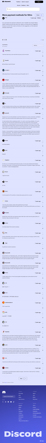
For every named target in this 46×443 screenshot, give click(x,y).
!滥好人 (6, 292)
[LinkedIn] (6, 39)
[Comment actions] (43, 56)
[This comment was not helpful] (43, 54)
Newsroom (35, 399)
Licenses (34, 415)
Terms (34, 405)
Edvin (6, 150)
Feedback (18, 1)
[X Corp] (4, 39)
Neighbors (7, 160)
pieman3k (7, 113)
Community (21, 415)
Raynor (6, 171)
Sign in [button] (39, 1)
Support (20, 405)
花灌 (6, 283)
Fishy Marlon (7, 50)
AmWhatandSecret (9, 302)
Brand (34, 397)
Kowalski (7, 60)
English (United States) (8, 396)
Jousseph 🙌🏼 (7, 70)
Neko (6, 232)
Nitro (28, 5)
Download (21, 393)
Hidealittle (7, 331)
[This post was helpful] (43, 18)
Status (20, 397)
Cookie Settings (36, 409)
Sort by (35, 45)
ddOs (6, 312)
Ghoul (6, 191)
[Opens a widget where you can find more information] (42, 441)
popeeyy (6, 367)
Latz (6, 358)
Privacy (34, 407)
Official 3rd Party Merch (23, 420)
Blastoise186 (7, 252)
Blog (20, 409)
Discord (18, 5)
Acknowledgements (37, 413)
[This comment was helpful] (43, 51)
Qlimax (6, 140)
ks (5, 103)
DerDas (6, 201)
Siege (6, 243)
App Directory (21, 399)
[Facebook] (2, 39)
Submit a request (25, 1)
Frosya (6, 181)
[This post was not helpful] (43, 22)
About (34, 393)
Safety (20, 407)
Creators (20, 413)
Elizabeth (7, 212)
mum (6, 17)
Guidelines (35, 411)
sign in (6, 382)
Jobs (34, 395)
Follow (37, 15)
